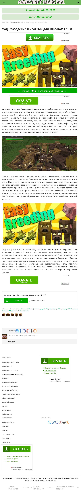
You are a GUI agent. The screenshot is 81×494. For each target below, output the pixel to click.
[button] (3, 2)
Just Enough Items (8, 434)
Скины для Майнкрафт (10, 390)
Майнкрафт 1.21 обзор (10, 370)
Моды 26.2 (5, 378)
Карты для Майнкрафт (10, 386)
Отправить (11, 342)
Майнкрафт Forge (8, 422)
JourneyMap (6, 442)
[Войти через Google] (31, 331)
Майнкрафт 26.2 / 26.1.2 (10, 362)
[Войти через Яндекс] (27, 331)
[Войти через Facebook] (24, 331)
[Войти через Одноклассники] (34, 331)
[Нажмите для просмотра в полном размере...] (39, 171)
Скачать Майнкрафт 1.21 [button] (40, 17)
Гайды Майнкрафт (8, 398)
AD (78, 488)
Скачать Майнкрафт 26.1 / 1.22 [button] (40, 10)
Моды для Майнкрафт (44, 309)
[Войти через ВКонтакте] (20, 331)
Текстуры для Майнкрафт (11, 394)
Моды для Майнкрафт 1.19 (29, 309)
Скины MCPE (6, 410)
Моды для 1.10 (66, 309)
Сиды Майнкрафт (8, 402)
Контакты (27, 488)
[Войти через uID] (17, 331)
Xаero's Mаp (6, 438)
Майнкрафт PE (7, 414)
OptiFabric (5, 426)
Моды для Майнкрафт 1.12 (20, 311)
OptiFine (4, 430)
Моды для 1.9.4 (56, 309)
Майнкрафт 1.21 (7, 366)
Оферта (51, 488)
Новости (5, 406)
